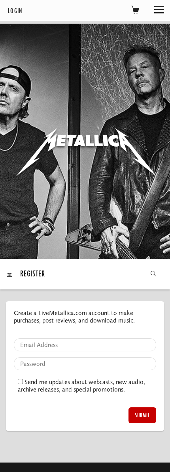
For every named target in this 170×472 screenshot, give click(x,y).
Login (15, 10)
